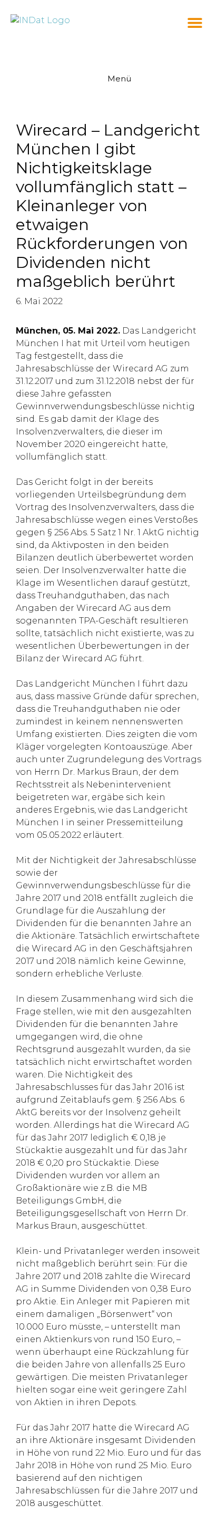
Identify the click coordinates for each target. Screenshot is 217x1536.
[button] (194, 22)
